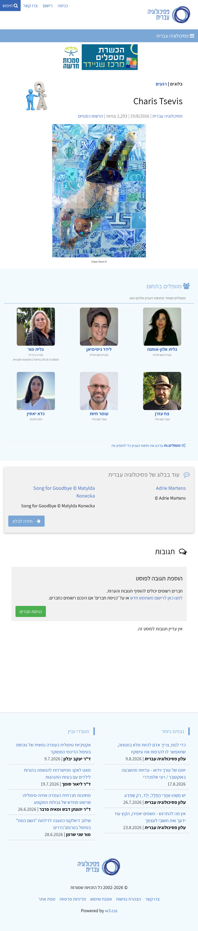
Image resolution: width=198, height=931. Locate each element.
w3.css (111, 910)
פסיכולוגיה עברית (173, 35)
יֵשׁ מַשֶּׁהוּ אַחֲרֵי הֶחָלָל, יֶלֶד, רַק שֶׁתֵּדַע (155, 795)
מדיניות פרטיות (73, 899)
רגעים (161, 84)
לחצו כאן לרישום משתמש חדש (156, 598)
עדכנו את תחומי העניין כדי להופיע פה (146, 445)
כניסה (63, 5)
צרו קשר (30, 5)
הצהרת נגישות (128, 899)
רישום (48, 5)
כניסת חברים (31, 611)
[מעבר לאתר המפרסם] (99, 57)
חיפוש (8, 5)
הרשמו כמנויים (90, 116)
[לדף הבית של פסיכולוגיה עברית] (169, 14)
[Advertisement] (99, 670)
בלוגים (176, 84)
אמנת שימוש (101, 899)
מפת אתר (46, 899)
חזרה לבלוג (22, 521)
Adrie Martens (171, 488)
